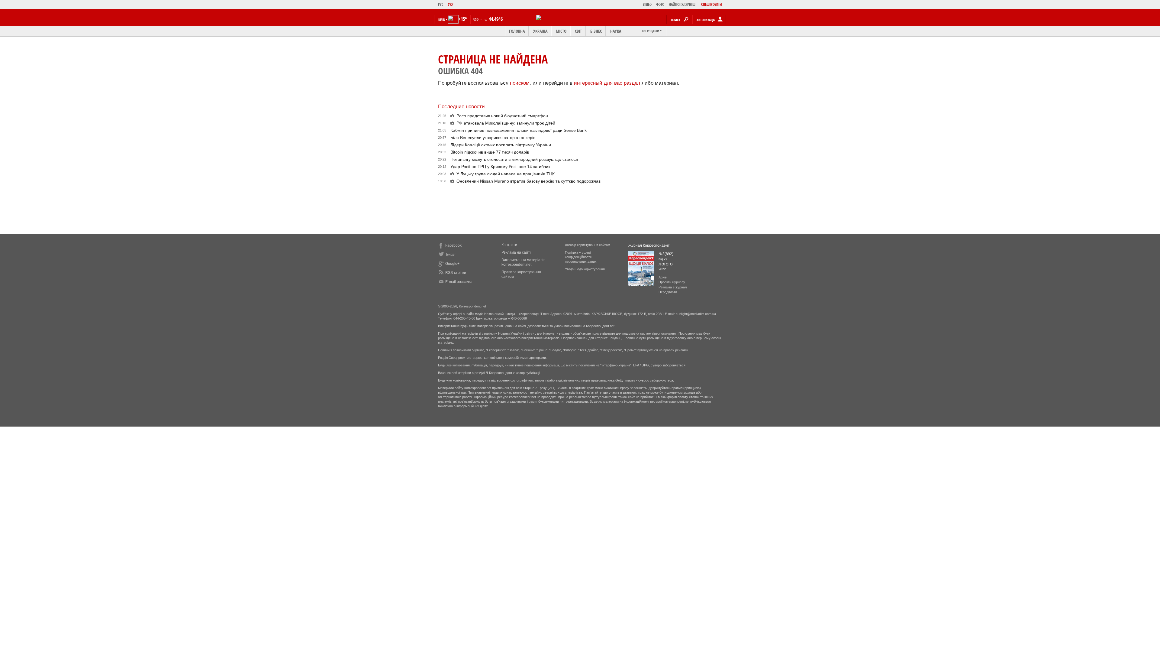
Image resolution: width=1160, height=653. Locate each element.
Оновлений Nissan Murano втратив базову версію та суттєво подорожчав (528, 181)
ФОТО (660, 4)
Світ (578, 31)
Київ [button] (441, 19)
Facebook (453, 245)
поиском (520, 83)
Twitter (450, 254)
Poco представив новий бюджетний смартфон (502, 115)
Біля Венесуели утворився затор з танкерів (492, 137)
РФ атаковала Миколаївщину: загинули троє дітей (505, 123)
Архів (663, 277)
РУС (440, 4)
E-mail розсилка (458, 282)
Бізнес (596, 31)
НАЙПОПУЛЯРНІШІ (683, 4)
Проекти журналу (672, 282)
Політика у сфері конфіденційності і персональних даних (581, 257)
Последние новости (461, 106)
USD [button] (476, 19)
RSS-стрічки (455, 273)
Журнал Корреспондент (649, 245)
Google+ (452, 264)
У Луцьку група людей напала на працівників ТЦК (505, 173)
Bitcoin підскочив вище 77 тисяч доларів (489, 152)
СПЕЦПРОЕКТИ (711, 4)
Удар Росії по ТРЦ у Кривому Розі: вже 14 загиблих (500, 166)
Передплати (668, 292)
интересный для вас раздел (607, 83)
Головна (517, 31)
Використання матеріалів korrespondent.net (523, 262)
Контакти (509, 245)
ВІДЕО (647, 4)
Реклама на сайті (516, 252)
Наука (615, 31)
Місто (561, 31)
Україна (540, 31)
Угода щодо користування (585, 269)
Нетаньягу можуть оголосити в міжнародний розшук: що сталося (514, 159)
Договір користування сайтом (587, 245)
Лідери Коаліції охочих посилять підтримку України (500, 144)
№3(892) (666, 254)
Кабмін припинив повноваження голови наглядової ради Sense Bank (518, 130)
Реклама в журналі (673, 287)
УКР (450, 4)
